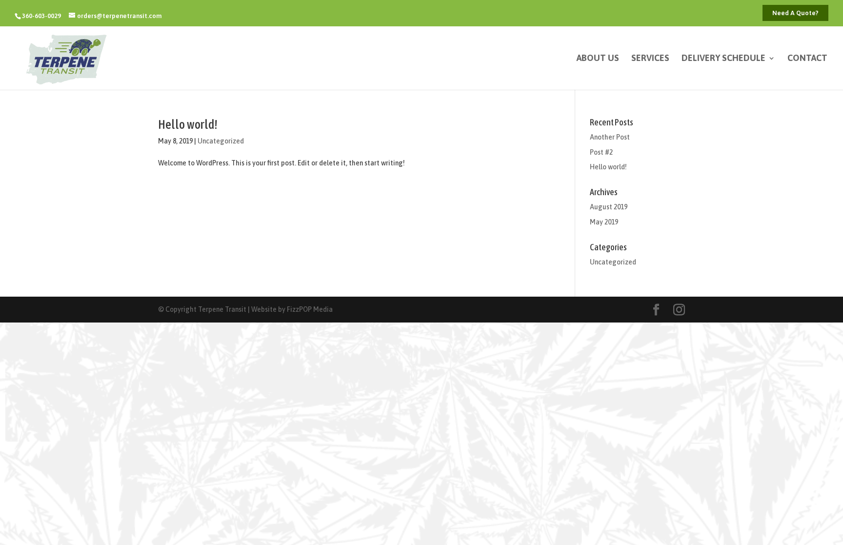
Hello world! (188, 124)
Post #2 (601, 152)
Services (650, 59)
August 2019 (608, 207)
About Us (598, 59)
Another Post (610, 137)
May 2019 (604, 222)
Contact (807, 59)
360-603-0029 (41, 16)
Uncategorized (221, 141)
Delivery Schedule (723, 59)
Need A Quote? (795, 13)
